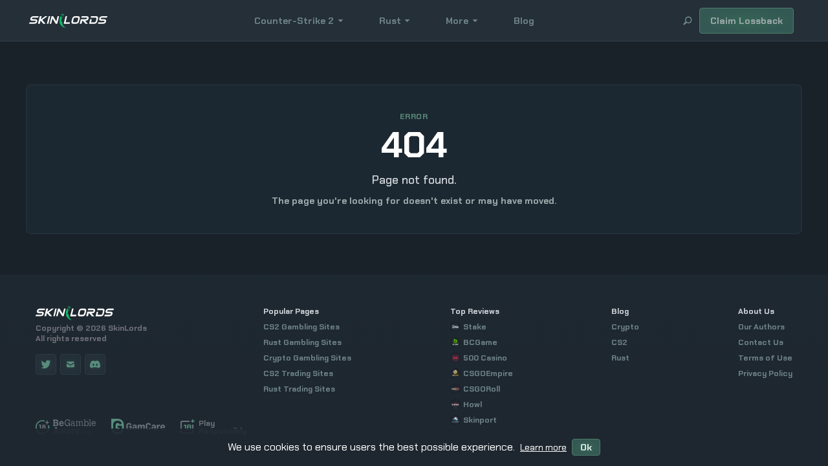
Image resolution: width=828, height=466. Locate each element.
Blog (524, 21)
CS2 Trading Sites (298, 373)
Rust (390, 21)
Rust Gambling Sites (302, 342)
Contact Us (760, 342)
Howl (472, 404)
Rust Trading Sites (299, 389)
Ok (586, 447)
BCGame (480, 342)
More (457, 21)
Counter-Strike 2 (294, 21)
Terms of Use (765, 358)
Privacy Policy (765, 373)
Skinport (480, 420)
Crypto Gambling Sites (307, 358)
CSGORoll (481, 389)
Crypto (625, 327)
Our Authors (761, 327)
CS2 (619, 342)
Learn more (543, 447)
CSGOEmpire (488, 373)
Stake (474, 327)
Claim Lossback (746, 21)
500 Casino (485, 358)
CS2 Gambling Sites (301, 327)
